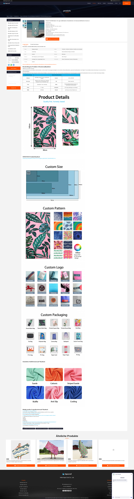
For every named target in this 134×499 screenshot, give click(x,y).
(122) (13, 36)
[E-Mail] (13, 65)
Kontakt (104, 3)
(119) (13, 40)
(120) (12, 28)
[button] (8, 452)
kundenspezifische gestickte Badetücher (55, 428)
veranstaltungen (110, 3)
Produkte (94, 3)
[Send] (131, 497)
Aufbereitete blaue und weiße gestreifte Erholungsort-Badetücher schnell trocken (81, 461)
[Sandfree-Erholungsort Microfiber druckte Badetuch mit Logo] (51, 450)
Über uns (99, 3)
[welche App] (11, 65)
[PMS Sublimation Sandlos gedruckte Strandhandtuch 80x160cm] (113, 450)
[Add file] (113, 497)
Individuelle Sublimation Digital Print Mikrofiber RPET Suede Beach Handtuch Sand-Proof (19, 461)
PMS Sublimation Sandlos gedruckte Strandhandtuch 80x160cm (113, 460)
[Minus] (131, 474)
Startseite (89, 3)
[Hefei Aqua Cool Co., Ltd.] (6, 3)
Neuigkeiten (110, 488)
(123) (13, 23)
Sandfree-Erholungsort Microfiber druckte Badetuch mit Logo (51, 460)
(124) (13, 25)
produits (11, 16)
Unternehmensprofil (110, 482)
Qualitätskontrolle (110, 486)
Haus (7, 16)
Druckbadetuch (16, 16)
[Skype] (8, 65)
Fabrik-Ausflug (110, 484)
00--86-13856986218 (127, 0)
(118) (12, 51)
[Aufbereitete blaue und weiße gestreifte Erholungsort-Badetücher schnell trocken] (82, 450)
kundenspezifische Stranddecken (41, 428)
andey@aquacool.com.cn (116, 0)
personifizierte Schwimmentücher (28, 428)
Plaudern (126, 3)
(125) (13, 33)
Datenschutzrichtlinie (110, 495)
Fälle (110, 490)
